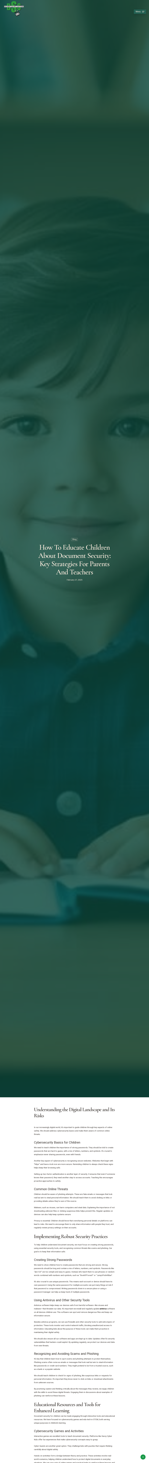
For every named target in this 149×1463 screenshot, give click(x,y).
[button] (140, 12)
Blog (74, 539)
